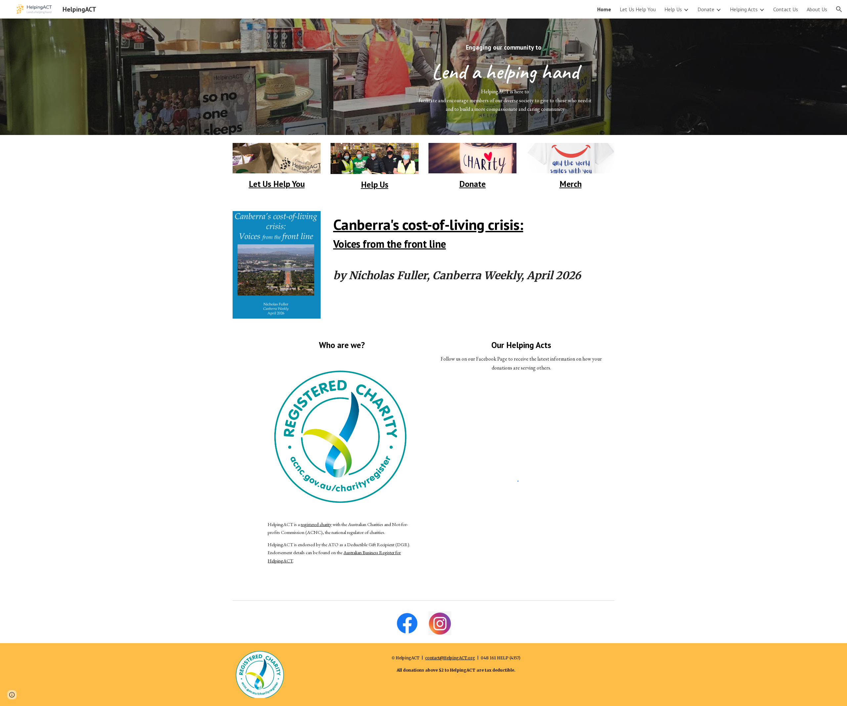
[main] (505, 76)
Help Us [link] (673, 9)
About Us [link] (817, 9)
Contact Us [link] (785, 9)
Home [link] (604, 9)
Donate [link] (705, 9)
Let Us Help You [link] (638, 9)
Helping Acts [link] (744, 9)
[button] (839, 9)
